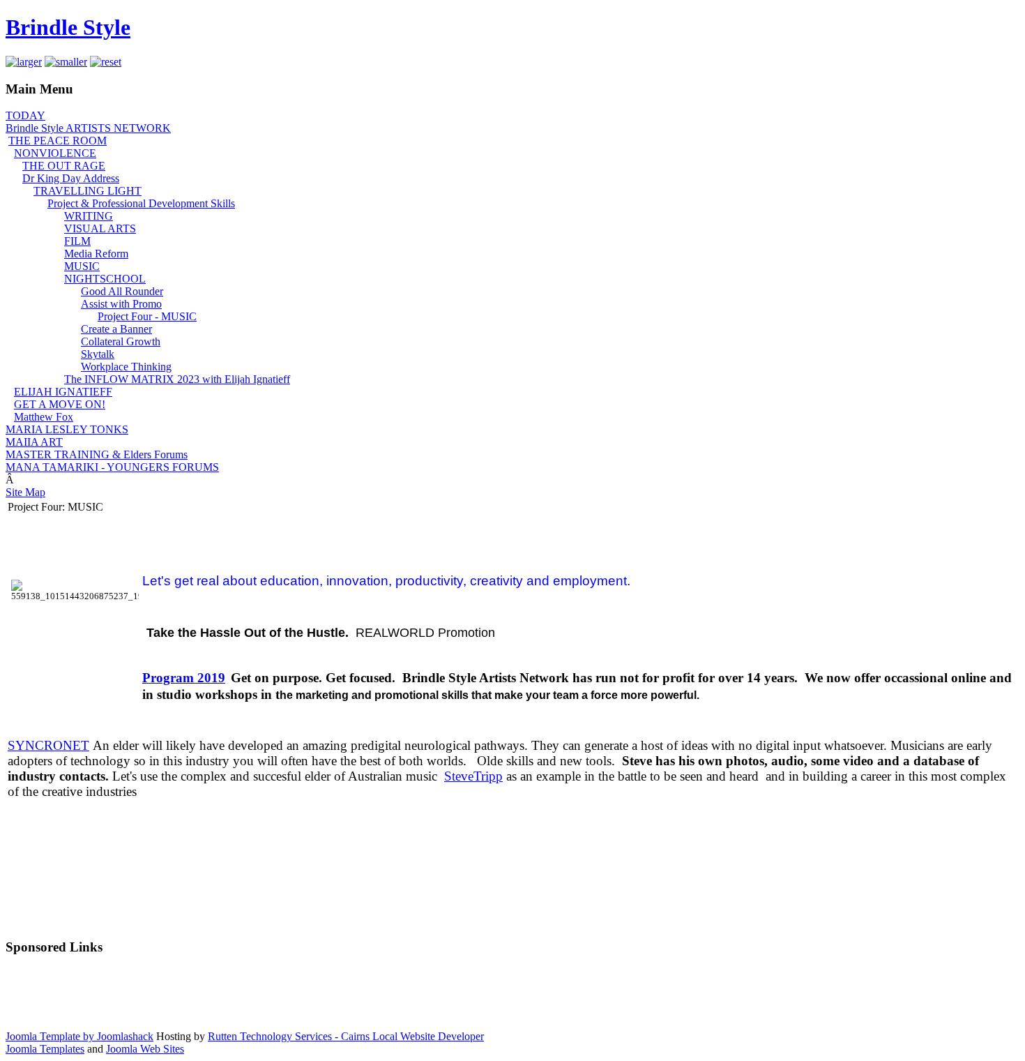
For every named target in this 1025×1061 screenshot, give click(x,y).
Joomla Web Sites (145, 1049)
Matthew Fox (43, 417)
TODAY (25, 115)
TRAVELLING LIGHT (87, 191)
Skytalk (97, 354)
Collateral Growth (120, 341)
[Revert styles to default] (105, 62)
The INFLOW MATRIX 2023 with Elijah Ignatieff (177, 379)
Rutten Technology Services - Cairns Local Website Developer (346, 1036)
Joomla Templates (45, 1049)
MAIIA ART (34, 442)
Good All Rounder (122, 291)
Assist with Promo (121, 304)
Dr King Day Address (70, 178)
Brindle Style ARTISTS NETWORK (88, 128)
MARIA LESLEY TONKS (67, 429)
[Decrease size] (66, 62)
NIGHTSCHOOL (105, 279)
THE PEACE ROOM (57, 140)
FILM (77, 241)
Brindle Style (68, 27)
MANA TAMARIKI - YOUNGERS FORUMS (112, 467)
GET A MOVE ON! (59, 404)
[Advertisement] (512, 999)
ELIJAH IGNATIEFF (63, 392)
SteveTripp (473, 776)
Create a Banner (116, 329)
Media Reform (96, 253)
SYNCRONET (48, 745)
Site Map (25, 492)
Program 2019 (183, 677)
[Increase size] (24, 62)
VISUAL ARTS (100, 228)
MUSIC (82, 266)
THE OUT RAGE (63, 166)
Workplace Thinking (126, 367)
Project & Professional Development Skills (141, 203)
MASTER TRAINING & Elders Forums (97, 454)
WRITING (88, 216)
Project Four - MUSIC (147, 316)
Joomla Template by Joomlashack (79, 1036)
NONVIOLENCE (55, 153)
